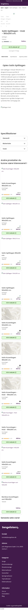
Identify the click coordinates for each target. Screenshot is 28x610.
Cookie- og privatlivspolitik (14, 606)
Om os (4, 591)
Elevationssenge (7, 567)
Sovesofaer (5, 573)
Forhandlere (5, 594)
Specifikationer (13, 56)
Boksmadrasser (6, 570)
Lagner (6, 7)
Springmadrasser (7, 576)
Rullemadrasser (6, 582)
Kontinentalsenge (7, 564)
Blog (3, 596)
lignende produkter (23, 56)
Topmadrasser (6, 579)
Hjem (2, 7)
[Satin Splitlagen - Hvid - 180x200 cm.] (14, 14)
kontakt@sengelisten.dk (9, 537)
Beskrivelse (5, 56)
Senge (4, 561)
